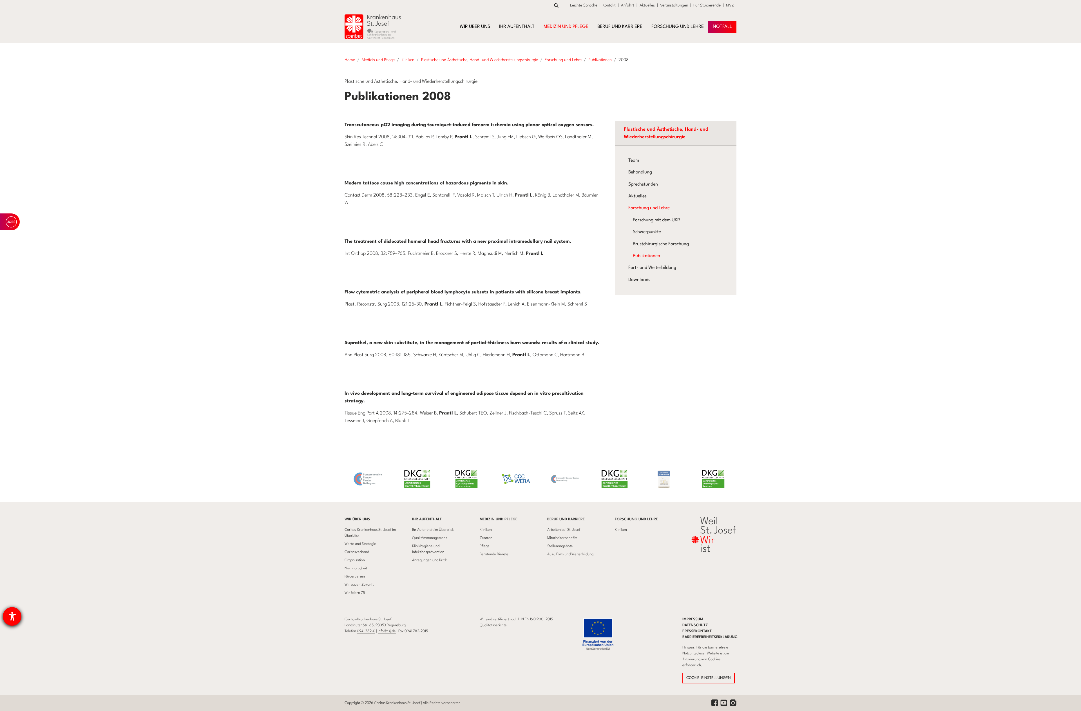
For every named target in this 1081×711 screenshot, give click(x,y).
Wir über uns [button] (475, 26)
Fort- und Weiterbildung (652, 268)
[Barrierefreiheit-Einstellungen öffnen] (12, 616)
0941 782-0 (366, 631)
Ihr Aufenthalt (427, 519)
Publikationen (646, 256)
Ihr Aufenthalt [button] (517, 26)
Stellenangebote (560, 546)
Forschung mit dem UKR (656, 220)
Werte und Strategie (360, 544)
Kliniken (486, 530)
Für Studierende (707, 5)
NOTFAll (722, 26)
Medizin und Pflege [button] (566, 26)
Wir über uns (357, 519)
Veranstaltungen (674, 5)
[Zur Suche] (556, 5)
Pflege (485, 546)
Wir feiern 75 (355, 593)
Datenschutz (695, 625)
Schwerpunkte (647, 232)
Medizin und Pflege (498, 519)
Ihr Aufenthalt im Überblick (433, 530)
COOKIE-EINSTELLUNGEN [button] (708, 678)
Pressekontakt (697, 631)
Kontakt (609, 5)
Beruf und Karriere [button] (619, 26)
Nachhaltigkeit (356, 568)
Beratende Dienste (494, 554)
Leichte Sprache (583, 5)
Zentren (486, 538)
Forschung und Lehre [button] (677, 26)
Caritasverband (357, 552)
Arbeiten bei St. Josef (563, 530)
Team (633, 160)
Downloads (639, 280)
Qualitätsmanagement (429, 538)
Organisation (355, 560)
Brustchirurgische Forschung (661, 244)
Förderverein (355, 576)
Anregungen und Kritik (429, 560)
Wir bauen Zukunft (359, 585)
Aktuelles (647, 5)
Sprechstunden (643, 184)
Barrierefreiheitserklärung (710, 637)
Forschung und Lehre (649, 208)
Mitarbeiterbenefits (562, 538)
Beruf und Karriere (566, 519)
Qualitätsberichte (493, 625)
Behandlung (640, 172)
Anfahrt (627, 5)
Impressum (692, 619)
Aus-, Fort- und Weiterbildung (570, 554)
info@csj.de (387, 631)
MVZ (730, 5)
